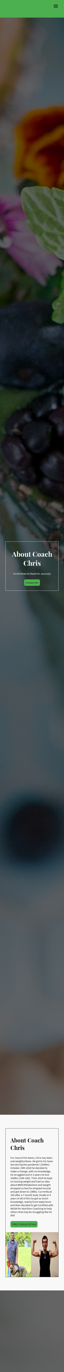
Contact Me (32, 582)
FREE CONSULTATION (24, 1224)
